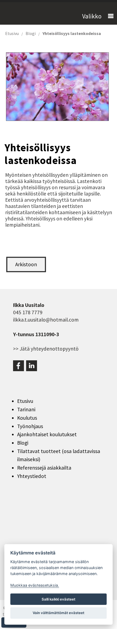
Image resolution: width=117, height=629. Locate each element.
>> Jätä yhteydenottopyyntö (46, 348)
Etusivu (12, 33)
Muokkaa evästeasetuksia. (34, 585)
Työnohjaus (30, 426)
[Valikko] (108, 16)
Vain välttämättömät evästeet (58, 613)
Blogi (31, 33)
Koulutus (27, 418)
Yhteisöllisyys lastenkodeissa (71, 33)
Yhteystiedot (31, 476)
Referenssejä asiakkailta (44, 467)
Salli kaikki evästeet (58, 599)
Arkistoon (26, 264)
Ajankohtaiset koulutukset (47, 434)
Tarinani (26, 409)
